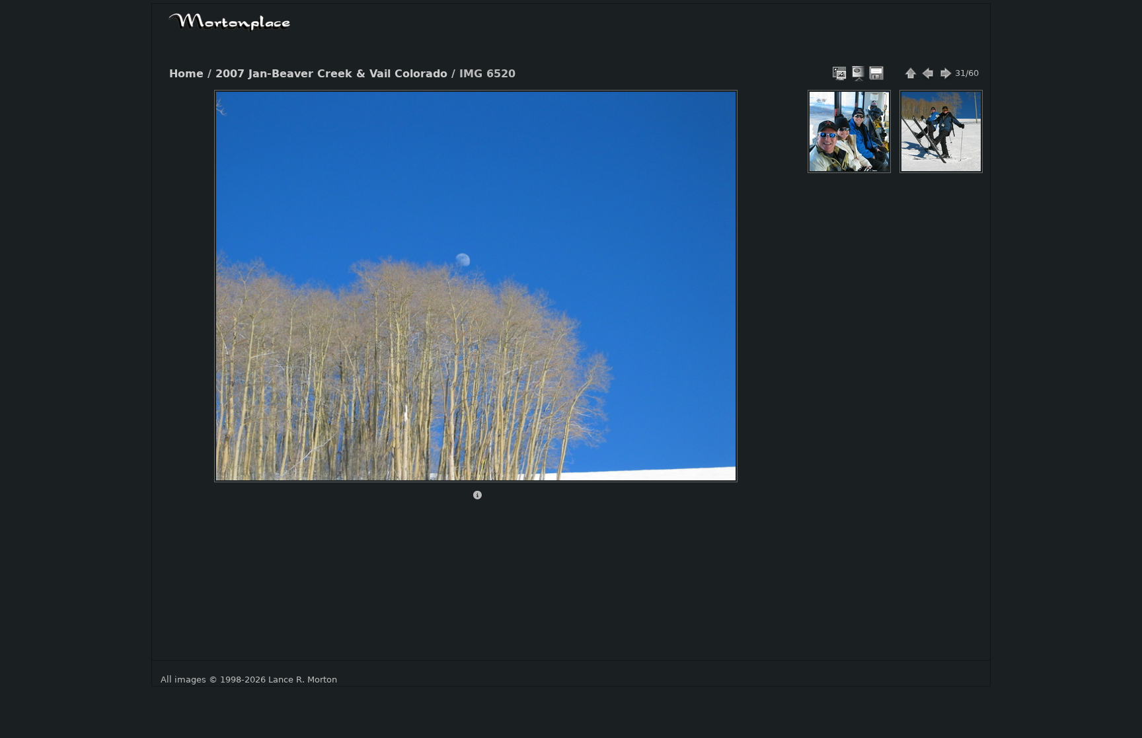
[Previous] (235, 276)
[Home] (229, 20)
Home (186, 74)
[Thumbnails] (910, 73)
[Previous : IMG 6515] (927, 73)
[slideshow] (859, 73)
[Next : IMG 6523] (945, 73)
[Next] (716, 276)
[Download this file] (876, 73)
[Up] (470, 109)
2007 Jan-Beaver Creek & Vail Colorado (331, 74)
